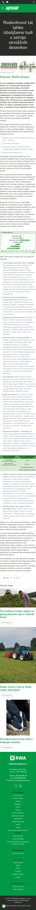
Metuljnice (18, 804)
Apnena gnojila (18, 836)
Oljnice (18, 807)
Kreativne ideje (26, 906)
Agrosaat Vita (18, 819)
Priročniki (18, 871)
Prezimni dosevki (18, 813)
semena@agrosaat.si (21, 780)
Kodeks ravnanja (18, 886)
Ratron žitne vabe (18, 853)
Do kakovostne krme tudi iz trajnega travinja (16, 740)
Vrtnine (18, 827)
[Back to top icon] (32, 906)
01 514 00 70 (21, 775)
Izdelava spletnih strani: (13, 906)
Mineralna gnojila (18, 839)
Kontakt (18, 877)
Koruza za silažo (18, 798)
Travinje (18, 810)
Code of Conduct (18, 889)
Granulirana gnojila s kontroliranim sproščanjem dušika (18, 843)
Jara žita (18, 824)
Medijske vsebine (18, 874)
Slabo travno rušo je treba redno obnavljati (15, 688)
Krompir (18, 801)
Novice (18, 868)
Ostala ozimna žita (18, 822)
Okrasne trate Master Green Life (18, 830)
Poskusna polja (18, 862)
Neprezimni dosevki (18, 816)
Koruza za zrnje (18, 795)
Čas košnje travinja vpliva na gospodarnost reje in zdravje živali (17, 614)
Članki (18, 865)
